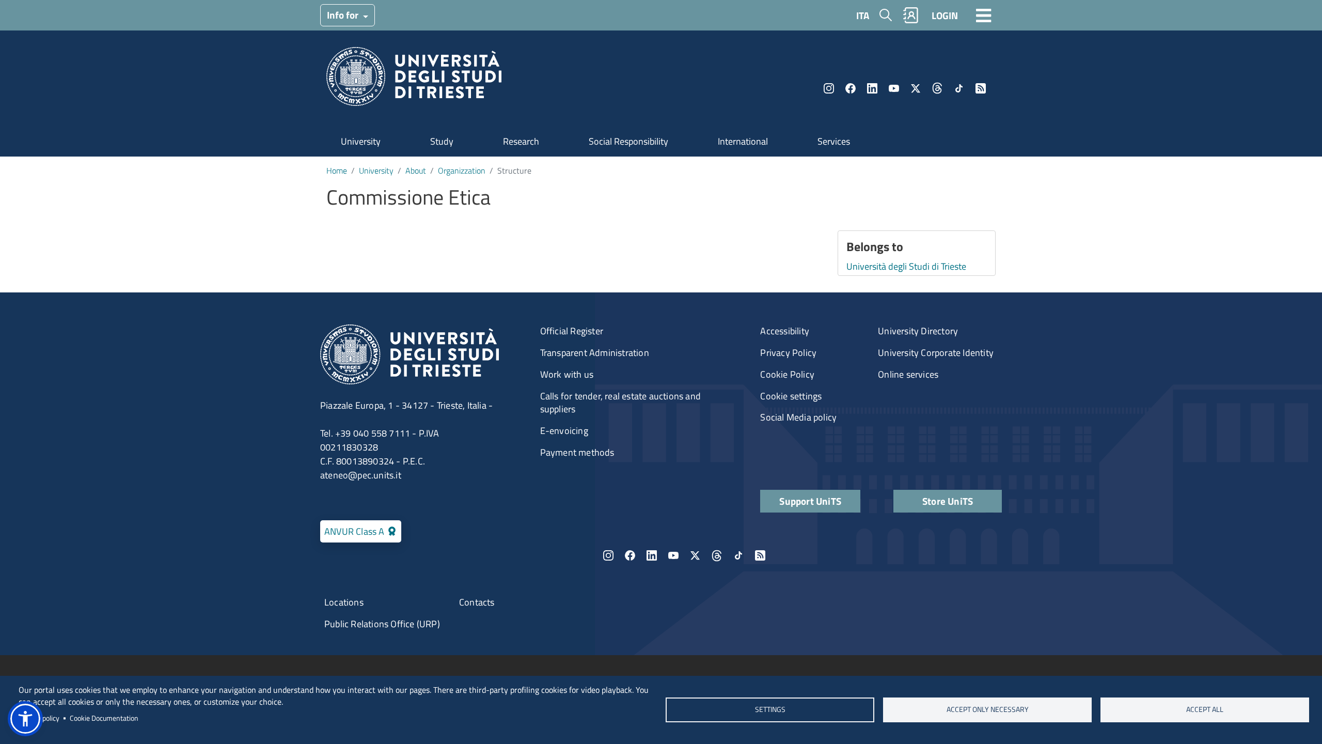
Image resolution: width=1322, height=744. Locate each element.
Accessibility (784, 331)
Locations (344, 602)
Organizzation (461, 170)
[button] (25, 719)
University (361, 141)
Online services (908, 374)
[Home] (413, 80)
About (415, 170)
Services (833, 141)
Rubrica (911, 15)
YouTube (894, 88)
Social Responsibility (628, 141)
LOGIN (945, 15)
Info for (343, 14)
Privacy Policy (788, 353)
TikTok (959, 88)
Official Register (571, 331)
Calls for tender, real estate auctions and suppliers (620, 402)
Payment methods (577, 452)
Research (521, 141)
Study (441, 141)
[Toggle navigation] (984, 15)
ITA (862, 15)
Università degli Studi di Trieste (906, 266)
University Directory (918, 331)
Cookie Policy (787, 374)
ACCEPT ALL (1204, 709)
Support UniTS (810, 500)
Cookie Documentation (104, 718)
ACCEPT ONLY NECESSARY (988, 709)
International (743, 141)
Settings (769, 709)
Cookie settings (791, 396)
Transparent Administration (594, 353)
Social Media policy (798, 417)
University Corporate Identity (936, 353)
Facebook (850, 88)
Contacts (477, 602)
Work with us (566, 374)
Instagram (829, 88)
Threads (937, 88)
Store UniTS (947, 500)
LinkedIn (872, 88)
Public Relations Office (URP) (382, 624)
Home (336, 170)
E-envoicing (564, 431)
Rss (980, 88)
